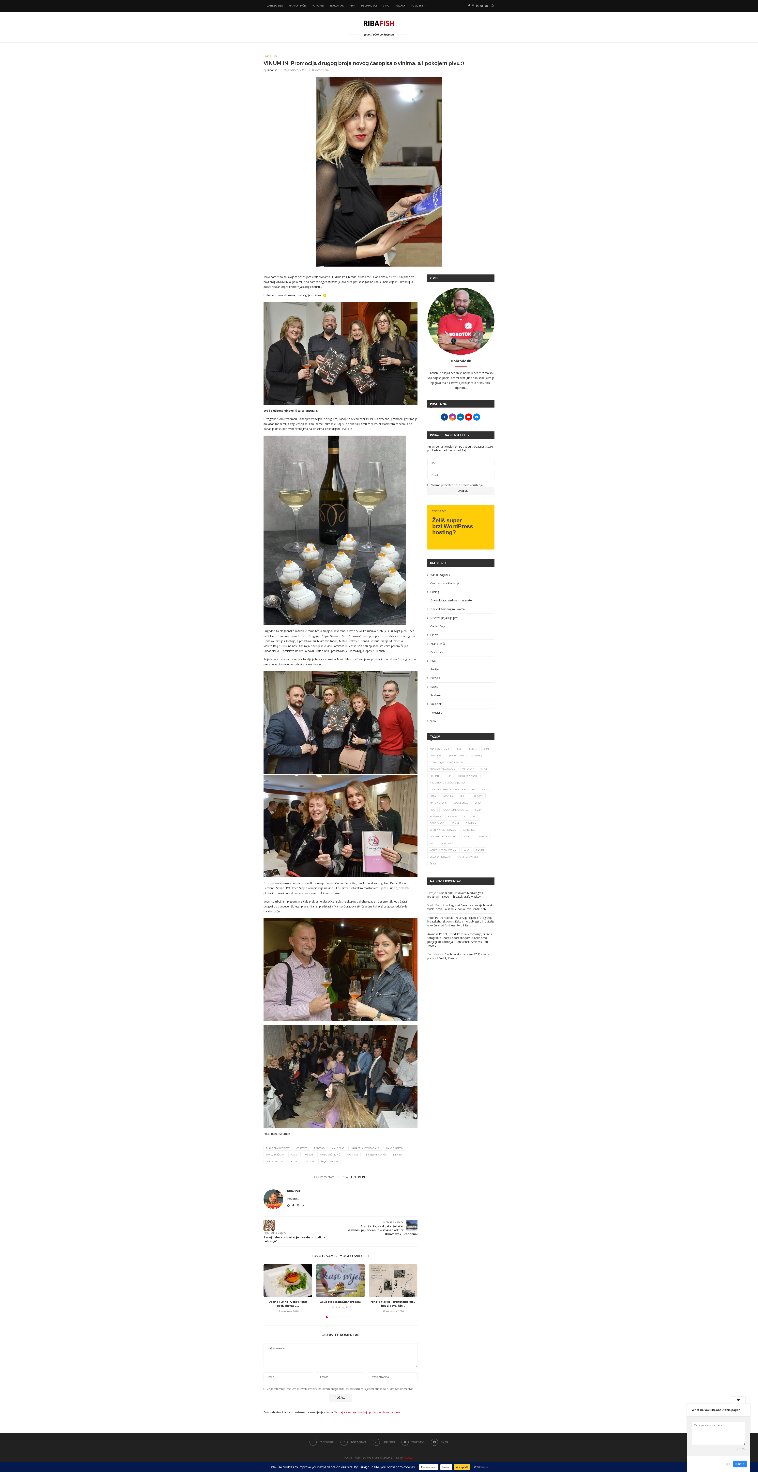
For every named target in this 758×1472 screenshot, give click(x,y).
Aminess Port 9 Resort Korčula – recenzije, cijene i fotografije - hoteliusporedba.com (459, 936)
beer (459, 748)
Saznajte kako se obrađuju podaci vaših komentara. (367, 1412)
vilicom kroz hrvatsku (443, 836)
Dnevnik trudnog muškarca (447, 609)
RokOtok (337, 5)
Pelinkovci (369, 5)
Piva (352, 5)
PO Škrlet (352, 1154)
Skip (727, 1463)
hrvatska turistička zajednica (447, 782)
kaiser (294, 1154)
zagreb (480, 850)
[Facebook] (469, 5)
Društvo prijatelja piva (444, 618)
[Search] (492, 5)
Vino (386, 5)
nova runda (460, 802)
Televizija (436, 712)
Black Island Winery (278, 1148)
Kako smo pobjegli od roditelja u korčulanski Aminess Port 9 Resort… (460, 923)
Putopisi (318, 5)
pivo (432, 809)
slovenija (471, 823)
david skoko (456, 755)
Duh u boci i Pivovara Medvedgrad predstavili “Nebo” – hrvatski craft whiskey (455, 895)
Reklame (435, 695)
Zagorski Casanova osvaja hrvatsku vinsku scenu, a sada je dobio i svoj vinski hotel (460, 907)
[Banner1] (460, 527)
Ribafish (272, 70)
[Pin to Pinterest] (359, 1177)
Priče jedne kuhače (376, 1154)
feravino (319, 1148)
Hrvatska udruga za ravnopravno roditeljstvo (458, 789)
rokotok (469, 816)
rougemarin (437, 823)
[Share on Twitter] (355, 1177)
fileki (484, 769)
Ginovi (434, 635)
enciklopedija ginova (442, 769)
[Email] (486, 5)
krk (462, 796)
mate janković (438, 802)
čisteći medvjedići (467, 856)
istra (433, 796)
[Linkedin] (477, 5)
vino (432, 843)
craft (487, 748)
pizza (478, 809)
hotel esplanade (468, 775)
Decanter (476, 755)
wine (466, 850)
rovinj (455, 823)
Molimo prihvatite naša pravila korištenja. (456, 485)
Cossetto (302, 1148)
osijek (478, 802)
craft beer (436, 755)
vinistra (483, 836)
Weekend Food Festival (443, 850)
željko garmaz (329, 1161)
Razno (400, 5)
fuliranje (435, 775)
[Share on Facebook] (351, 1177)
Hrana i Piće (297, 5)
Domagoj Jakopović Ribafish (446, 762)
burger (472, 748)
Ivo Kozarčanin (275, 1154)
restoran (435, 816)
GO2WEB (408, 1458)
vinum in (309, 1161)
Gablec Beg (274, 5)
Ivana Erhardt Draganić (365, 1148)
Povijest (417, 5)
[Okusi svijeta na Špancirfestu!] (340, 1280)
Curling (434, 592)
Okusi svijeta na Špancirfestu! (340, 1302)
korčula (448, 796)
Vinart (468, 836)
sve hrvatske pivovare (443, 829)
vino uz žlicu (450, 843)
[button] (268, 1291)
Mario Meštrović (330, 1154)
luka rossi (477, 796)
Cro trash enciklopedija (445, 583)
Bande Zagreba (440, 575)
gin (449, 775)
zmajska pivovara (440, 856)
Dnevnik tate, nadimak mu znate (451, 600)
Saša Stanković (275, 1161)
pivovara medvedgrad (455, 809)
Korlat (309, 1154)
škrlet (434, 863)
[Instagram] (473, 5)
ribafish (397, 1154)
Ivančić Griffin (394, 1148)
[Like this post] (347, 1177)
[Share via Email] (363, 1177)
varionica (469, 829)
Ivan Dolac (337, 1148)
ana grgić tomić (439, 748)
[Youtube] (481, 5)
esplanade (468, 769)
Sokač (294, 1161)
